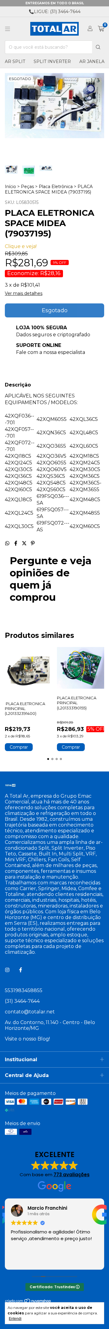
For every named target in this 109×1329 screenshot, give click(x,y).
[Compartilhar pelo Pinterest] (32, 543)
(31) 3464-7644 (22, 1001)
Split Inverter (52, 61)
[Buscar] (98, 47)
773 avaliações (72, 1174)
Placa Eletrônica (56, 186)
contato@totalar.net (30, 1012)
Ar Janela (91, 61)
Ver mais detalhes (23, 293)
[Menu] (7, 29)
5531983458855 (23, 990)
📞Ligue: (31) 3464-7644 (55, 11)
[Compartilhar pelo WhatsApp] (8, 543)
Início (10, 186)
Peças (27, 186)
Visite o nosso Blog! (27, 1039)
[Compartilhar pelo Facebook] (16, 543)
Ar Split (15, 61)
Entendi (15, 1319)
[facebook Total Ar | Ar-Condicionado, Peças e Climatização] (20, 970)
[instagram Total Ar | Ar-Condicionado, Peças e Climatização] (7, 970)
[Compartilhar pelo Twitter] (25, 543)
